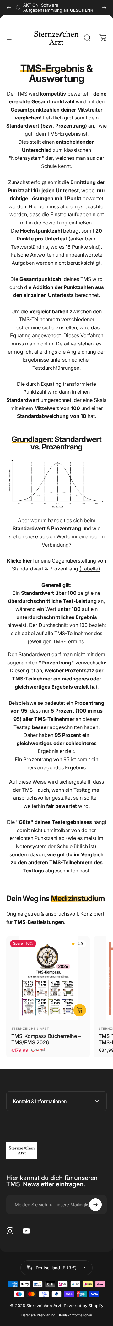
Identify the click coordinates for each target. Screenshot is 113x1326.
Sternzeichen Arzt (30, 1028)
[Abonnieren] (95, 1204)
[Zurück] (9, 7)
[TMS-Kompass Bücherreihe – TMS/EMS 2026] (48, 978)
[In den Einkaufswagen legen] (79, 1010)
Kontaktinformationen (75, 1315)
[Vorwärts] (104, 7)
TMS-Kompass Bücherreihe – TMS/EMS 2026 (46, 1039)
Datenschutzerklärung (38, 1315)
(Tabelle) (89, 568)
